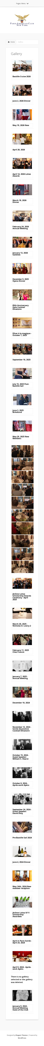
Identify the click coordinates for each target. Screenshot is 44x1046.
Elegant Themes (22, 1035)
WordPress (22, 1038)
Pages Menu (21, 3)
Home (13, 42)
